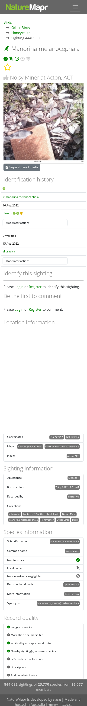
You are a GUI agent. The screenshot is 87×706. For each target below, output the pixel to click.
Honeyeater (20, 32)
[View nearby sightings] (28, 58)
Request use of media (23, 167)
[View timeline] (22, 58)
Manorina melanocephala (22, 197)
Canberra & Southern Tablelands (41, 514)
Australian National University (62, 446)
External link (72, 593)
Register (35, 286)
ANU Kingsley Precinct (30, 446)
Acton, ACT (73, 455)
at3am (57, 699)
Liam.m (7, 213)
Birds (7, 22)
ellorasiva (9, 251)
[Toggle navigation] (75, 7)
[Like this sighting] (6, 77)
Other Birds (20, 27)
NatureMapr (69, 514)
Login (19, 286)
